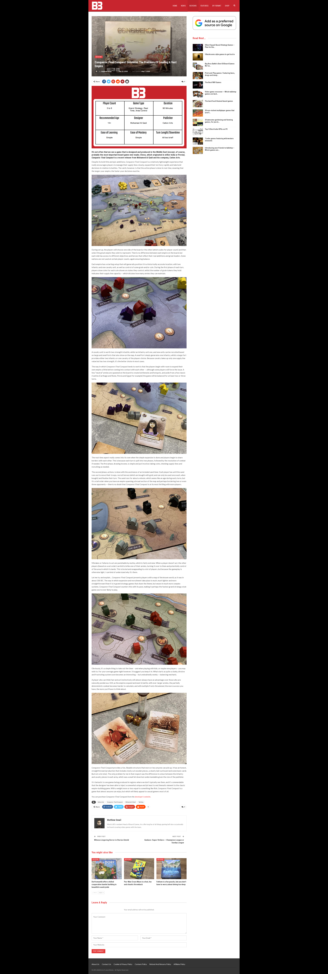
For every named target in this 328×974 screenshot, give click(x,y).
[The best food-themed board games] (198, 103)
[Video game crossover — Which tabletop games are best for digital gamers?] (198, 94)
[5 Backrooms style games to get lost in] (198, 56)
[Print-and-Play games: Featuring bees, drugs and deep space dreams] (198, 75)
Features (205, 6)
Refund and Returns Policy (160, 964)
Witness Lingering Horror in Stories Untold (111, 840)
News (183, 6)
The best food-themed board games (219, 101)
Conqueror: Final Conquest (115, 802)
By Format (216, 6)
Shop (227, 6)
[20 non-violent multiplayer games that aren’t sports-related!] (198, 113)
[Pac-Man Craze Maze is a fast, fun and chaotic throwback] (139, 868)
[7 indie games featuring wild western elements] (198, 141)
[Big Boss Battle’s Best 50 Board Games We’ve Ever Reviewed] (198, 66)
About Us (95, 964)
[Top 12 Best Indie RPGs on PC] (198, 131)
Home (175, 6)
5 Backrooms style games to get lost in (220, 54)
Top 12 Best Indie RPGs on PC (216, 129)
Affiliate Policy (179, 964)
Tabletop (141, 802)
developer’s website (142, 797)
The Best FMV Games (213, 82)
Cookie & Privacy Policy (123, 964)
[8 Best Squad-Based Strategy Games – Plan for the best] (198, 47)
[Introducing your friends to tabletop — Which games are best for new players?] (198, 150)
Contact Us (106, 964)
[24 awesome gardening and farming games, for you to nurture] (198, 122)
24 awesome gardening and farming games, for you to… (219, 121)
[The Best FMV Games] (198, 85)
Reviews (193, 6)
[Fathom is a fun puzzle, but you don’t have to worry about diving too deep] (171, 868)
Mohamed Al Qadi (131, 802)
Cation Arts (101, 802)
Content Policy (141, 964)
